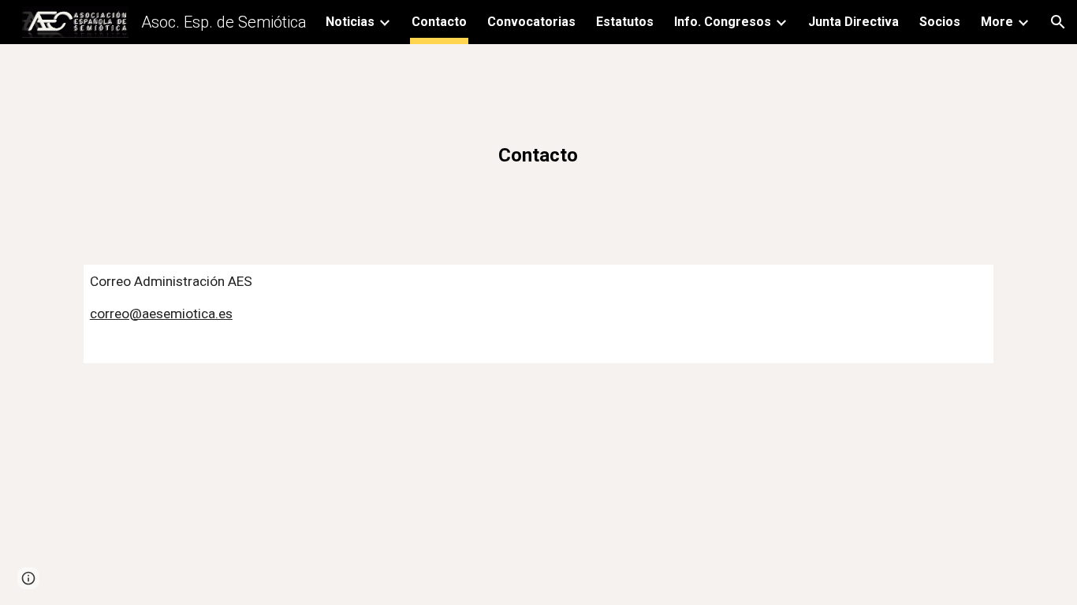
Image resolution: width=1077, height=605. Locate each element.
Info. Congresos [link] (722, 21)
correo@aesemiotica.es (161, 313)
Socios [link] (939, 21)
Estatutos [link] (625, 21)
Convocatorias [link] (531, 21)
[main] (538, 145)
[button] (1058, 22)
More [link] (997, 21)
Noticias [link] (350, 21)
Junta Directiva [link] (853, 21)
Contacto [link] (439, 21)
